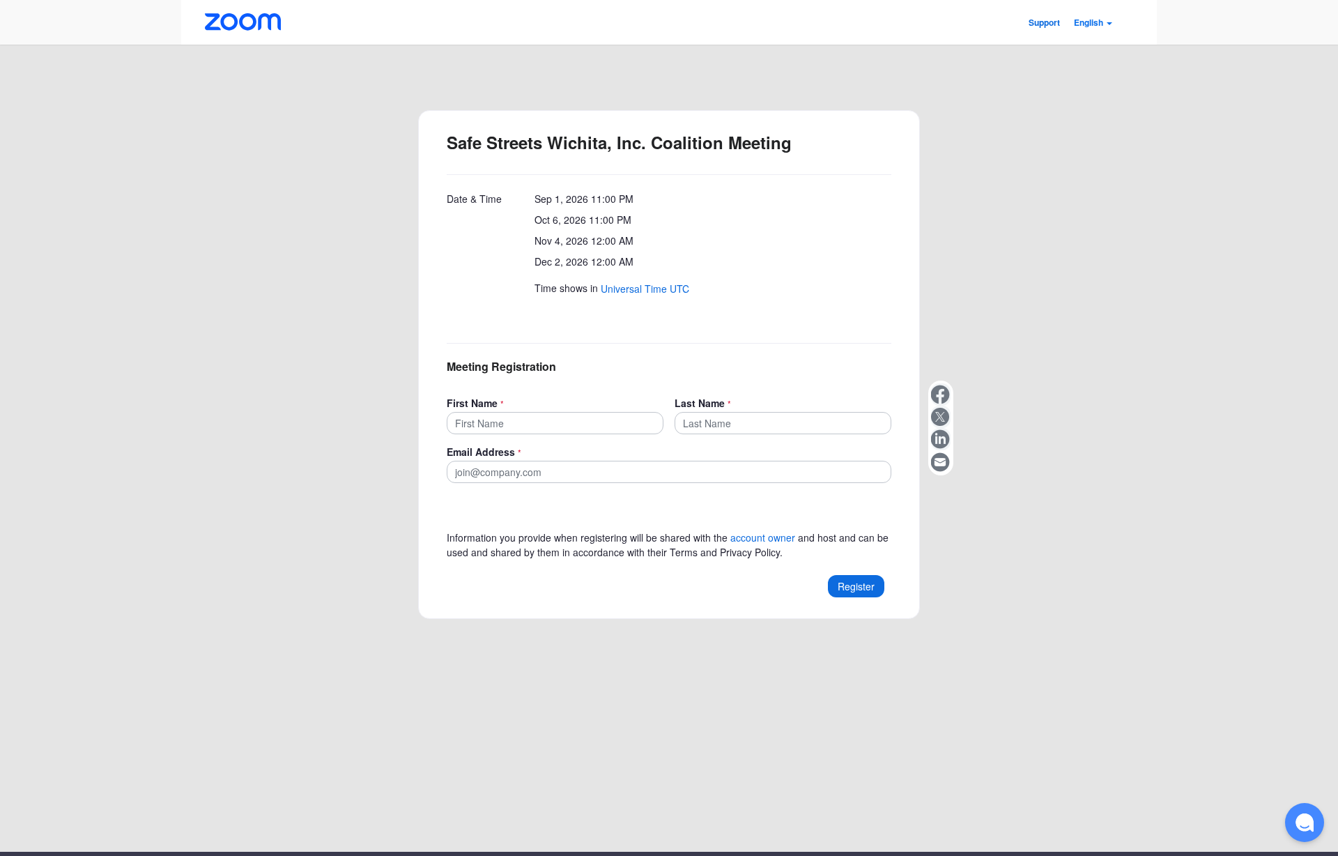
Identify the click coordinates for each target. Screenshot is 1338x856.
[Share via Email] (941, 461)
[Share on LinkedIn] (941, 439)
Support (1044, 22)
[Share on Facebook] (941, 394)
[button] (1093, 22)
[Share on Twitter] (941, 417)
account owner (762, 537)
